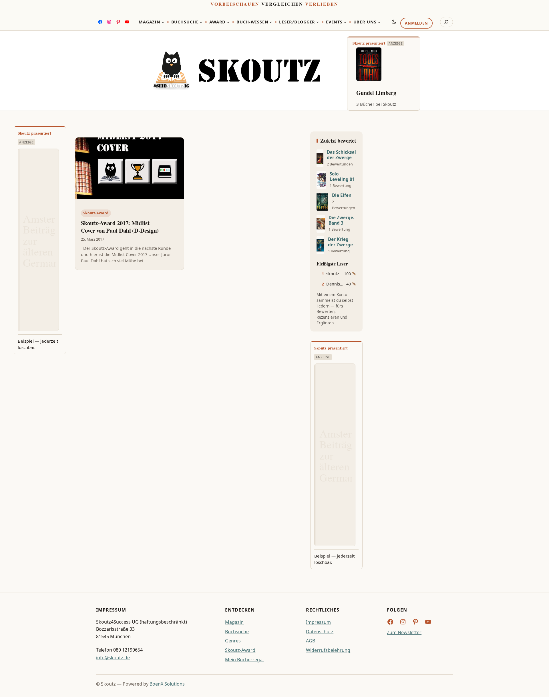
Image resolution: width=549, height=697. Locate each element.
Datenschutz (319, 631)
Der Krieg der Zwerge (340, 242)
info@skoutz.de (113, 657)
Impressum (318, 622)
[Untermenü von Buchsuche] (201, 22)
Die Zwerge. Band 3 (341, 220)
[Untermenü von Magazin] (163, 22)
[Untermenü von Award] (228, 22)
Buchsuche (237, 631)
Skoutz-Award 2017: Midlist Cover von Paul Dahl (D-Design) (120, 226)
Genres (233, 641)
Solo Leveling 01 (342, 176)
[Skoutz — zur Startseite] (236, 70)
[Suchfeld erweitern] (446, 22)
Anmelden (416, 23)
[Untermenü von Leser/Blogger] (317, 22)
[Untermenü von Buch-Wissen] (270, 22)
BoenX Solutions (167, 684)
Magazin (234, 622)
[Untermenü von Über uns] (379, 22)
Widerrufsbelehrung (328, 650)
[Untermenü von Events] (345, 22)
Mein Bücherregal (244, 659)
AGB (310, 641)
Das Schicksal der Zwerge (341, 154)
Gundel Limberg (376, 92)
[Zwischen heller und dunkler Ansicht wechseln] (394, 21)
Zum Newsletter (404, 632)
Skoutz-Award (95, 213)
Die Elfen (341, 195)
